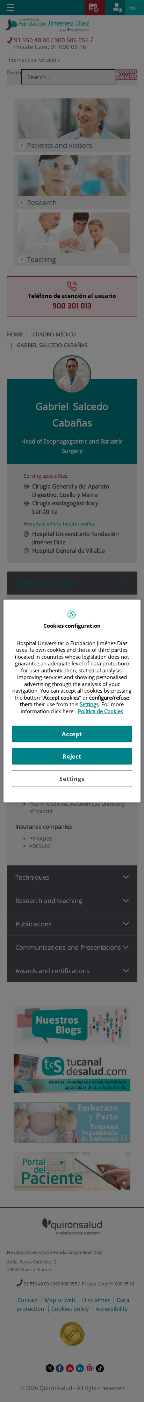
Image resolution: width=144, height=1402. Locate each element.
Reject (72, 756)
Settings (71, 779)
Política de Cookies (100, 710)
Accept (72, 734)
